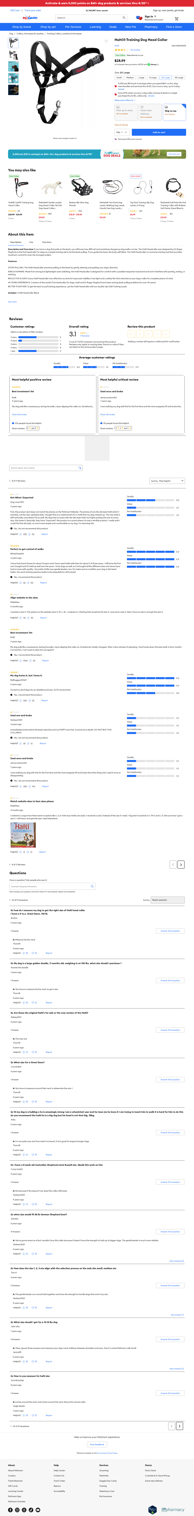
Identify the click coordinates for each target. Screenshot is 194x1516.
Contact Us (59, 1475)
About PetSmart (15, 1470)
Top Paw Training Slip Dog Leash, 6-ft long (142, 204)
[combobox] (91, 17)
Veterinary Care (106, 1491)
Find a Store (150, 1470)
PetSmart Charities (16, 1501)
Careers (12, 1475)
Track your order (33, 10)
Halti (117, 45)
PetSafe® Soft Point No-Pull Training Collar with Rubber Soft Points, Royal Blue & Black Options (173, 205)
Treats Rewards (15, 1481)
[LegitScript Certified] (152, 1510)
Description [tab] (15, 242)
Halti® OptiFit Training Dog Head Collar (20, 204)
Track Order (59, 1481)
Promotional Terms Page (107, 1453)
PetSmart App (14, 1496)
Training (103, 1486)
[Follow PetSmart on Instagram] (17, 1510)
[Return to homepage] (30, 17)
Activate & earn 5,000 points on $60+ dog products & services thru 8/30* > (97, 3)
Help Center (59, 1470)
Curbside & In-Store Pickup (157, 1475)
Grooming (104, 1470)
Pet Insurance (105, 1496)
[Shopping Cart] (180, 19)
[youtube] (38, 1510)
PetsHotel (103, 1475)
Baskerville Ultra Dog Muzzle (79, 204)
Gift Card (14, 10)
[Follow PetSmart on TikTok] (31, 1510)
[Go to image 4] (13, 78)
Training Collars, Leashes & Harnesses (64, 33)
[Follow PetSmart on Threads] (24, 1510)
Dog (11, 33)
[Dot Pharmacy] (173, 1509)
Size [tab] (31, 242)
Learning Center (15, 1491)
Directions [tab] (46, 242)
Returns (57, 1486)
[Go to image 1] (13, 42)
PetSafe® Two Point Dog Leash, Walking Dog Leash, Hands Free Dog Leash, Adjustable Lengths (112, 205)
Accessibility (59, 1491)
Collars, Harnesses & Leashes (30, 33)
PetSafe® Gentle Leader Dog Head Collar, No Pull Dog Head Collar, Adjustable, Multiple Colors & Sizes (51, 205)
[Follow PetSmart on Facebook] (10, 1510)
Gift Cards (13, 1486)
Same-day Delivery (154, 1481)
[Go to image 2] (13, 54)
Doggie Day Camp (108, 1481)
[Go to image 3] (13, 66)
